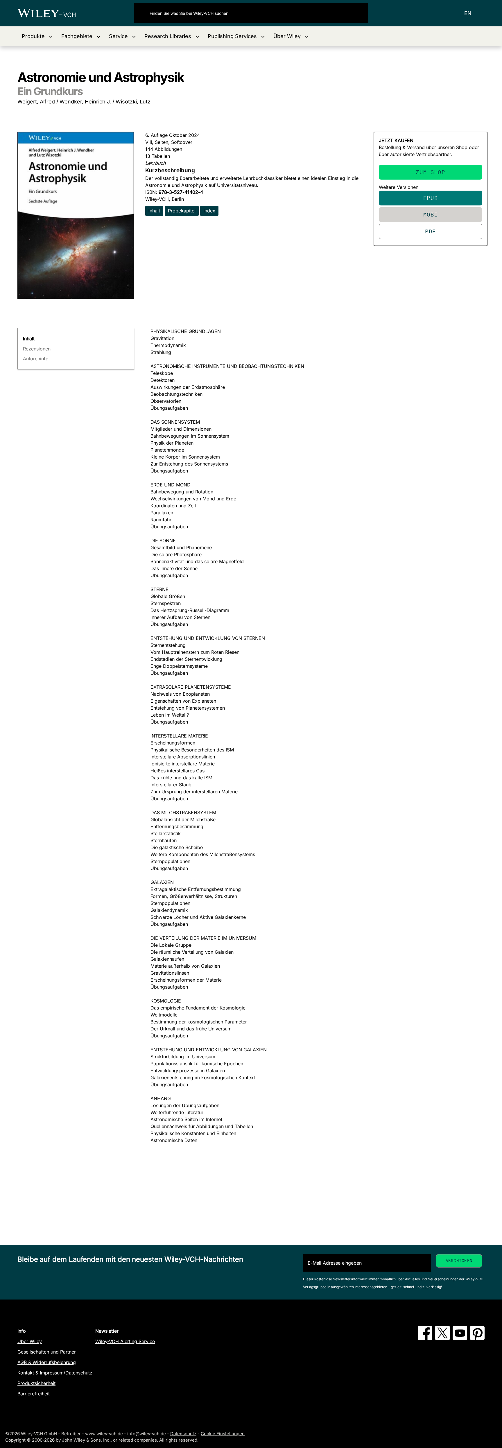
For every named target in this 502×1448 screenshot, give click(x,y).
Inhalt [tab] (29, 338)
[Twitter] (442, 1338)
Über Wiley (29, 1341)
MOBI (430, 214)
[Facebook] (425, 1338)
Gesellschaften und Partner (46, 1352)
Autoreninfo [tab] (36, 358)
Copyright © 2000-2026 (30, 1440)
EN (467, 13)
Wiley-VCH (51, 13)
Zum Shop (430, 172)
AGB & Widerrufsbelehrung (46, 1362)
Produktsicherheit (36, 1383)
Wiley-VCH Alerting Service (125, 1341)
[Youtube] (460, 1338)
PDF (430, 231)
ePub (430, 197)
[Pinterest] (477, 1338)
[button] (37, 36)
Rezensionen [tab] (37, 349)
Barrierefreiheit (33, 1394)
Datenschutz (183, 1433)
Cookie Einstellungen (223, 1433)
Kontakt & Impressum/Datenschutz (54, 1373)
